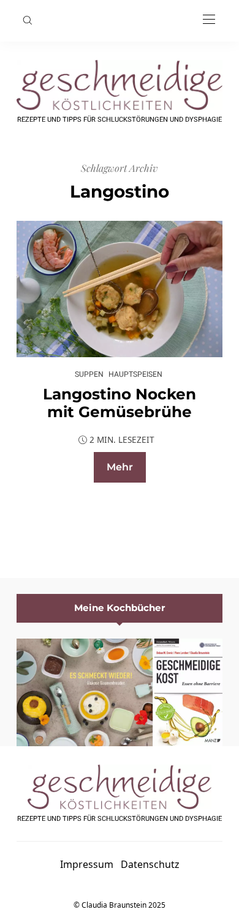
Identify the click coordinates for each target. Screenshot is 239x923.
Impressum (86, 864)
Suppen (89, 374)
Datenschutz (150, 864)
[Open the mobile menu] (208, 20)
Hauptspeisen (135, 374)
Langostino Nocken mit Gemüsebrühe (119, 403)
